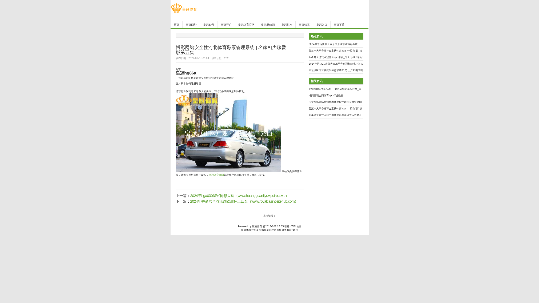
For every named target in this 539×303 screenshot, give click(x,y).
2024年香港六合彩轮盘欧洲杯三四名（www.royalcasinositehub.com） (244, 201)
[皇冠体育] (184, 12)
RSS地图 (284, 226)
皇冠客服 (284, 230)
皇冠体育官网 (216, 174)
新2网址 (293, 230)
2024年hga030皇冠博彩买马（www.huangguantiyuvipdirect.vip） (239, 196)
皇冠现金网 (272, 230)
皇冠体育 (261, 230)
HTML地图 (296, 226)
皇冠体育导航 (248, 230)
